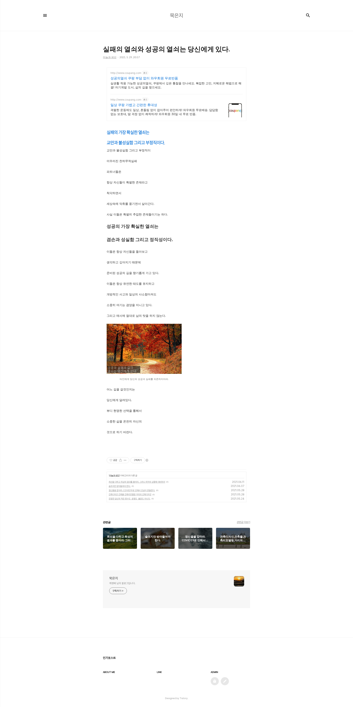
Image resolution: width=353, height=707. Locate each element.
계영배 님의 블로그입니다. (122, 583)
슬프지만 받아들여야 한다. (120, 486)
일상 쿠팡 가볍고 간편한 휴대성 (133, 105)
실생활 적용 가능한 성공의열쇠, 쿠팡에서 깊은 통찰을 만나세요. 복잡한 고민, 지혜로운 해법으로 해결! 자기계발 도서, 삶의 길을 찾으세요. (175, 85)
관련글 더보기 (243, 522)
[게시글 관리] (125, 460)
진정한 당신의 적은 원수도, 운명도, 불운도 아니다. (129, 498)
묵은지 (113, 578)
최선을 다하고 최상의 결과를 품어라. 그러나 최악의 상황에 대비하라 (137, 482)
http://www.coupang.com (125, 72)
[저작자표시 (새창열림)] (146, 460)
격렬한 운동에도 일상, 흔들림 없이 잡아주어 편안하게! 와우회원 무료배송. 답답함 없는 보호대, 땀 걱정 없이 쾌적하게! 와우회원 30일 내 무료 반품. (164, 112)
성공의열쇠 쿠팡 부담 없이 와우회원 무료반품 (144, 78)
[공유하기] (120, 460)
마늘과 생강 (114, 475)
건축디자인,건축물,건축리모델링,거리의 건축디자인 (130, 494)
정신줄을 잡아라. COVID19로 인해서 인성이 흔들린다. (132, 490)
